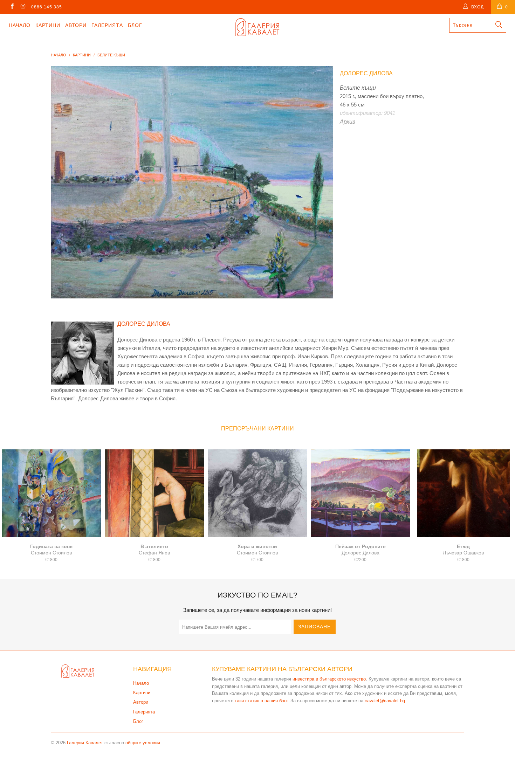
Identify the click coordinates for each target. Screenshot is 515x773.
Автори (76, 25)
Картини (47, 25)
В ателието (154, 493)
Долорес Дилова (366, 73)
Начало (19, 25)
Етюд (463, 493)
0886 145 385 (46, 7)
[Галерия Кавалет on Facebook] (12, 7)
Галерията (107, 25)
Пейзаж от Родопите (360, 493)
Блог (135, 25)
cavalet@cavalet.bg (385, 700)
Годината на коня (51, 493)
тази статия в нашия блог (261, 700)
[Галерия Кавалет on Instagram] (23, 7)
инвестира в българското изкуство (329, 679)
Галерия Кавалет (85, 742)
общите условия (142, 742)
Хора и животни (257, 493)
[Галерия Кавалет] (257, 27)
